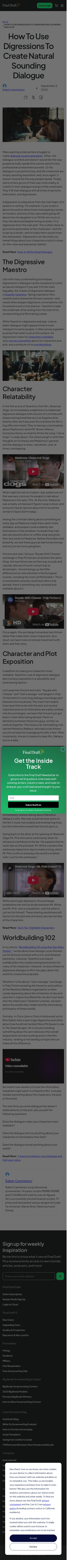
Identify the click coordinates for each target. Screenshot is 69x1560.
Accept (33, 1538)
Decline (33, 1546)
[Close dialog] (63, 749)
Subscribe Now (33, 804)
